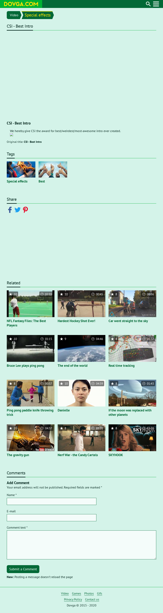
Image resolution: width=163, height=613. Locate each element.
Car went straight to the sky (128, 321)
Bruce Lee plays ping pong (25, 365)
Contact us (92, 599)
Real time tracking (122, 365)
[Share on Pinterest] (26, 209)
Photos (89, 593)
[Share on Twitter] (18, 209)
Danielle (64, 410)
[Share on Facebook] (11, 209)
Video (14, 15)
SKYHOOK (116, 455)
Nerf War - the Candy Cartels (78, 455)
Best (42, 181)
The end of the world (72, 365)
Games (76, 593)
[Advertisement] (81, 249)
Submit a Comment (23, 569)
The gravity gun (18, 455)
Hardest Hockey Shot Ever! (76, 321)
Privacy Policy (73, 599)
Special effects (38, 15)
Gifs (99, 593)
